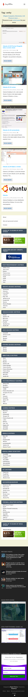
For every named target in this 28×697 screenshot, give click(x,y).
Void (4, 282)
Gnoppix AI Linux (7, 392)
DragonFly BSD (7, 456)
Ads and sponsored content (10, 221)
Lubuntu (5, 294)
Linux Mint (6, 293)
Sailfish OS (6, 445)
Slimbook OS (6, 298)
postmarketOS (6, 443)
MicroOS (5, 374)
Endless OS (6, 316)
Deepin (5, 314)
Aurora (5, 347)
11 (21, 169)
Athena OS (6, 383)
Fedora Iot (5, 472)
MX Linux (5, 318)
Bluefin (5, 349)
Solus (4, 280)
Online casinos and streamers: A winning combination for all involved (16, 586)
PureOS (5, 322)
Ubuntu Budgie (7, 304)
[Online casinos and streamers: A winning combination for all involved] (3, 586)
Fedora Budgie (7, 365)
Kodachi (5, 396)
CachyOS (5, 332)
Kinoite (5, 351)
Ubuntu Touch (7, 447)
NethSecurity (6, 512)
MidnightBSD (6, 463)
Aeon (4, 358)
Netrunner (5, 320)
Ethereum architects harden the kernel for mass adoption (16, 572)
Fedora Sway (6, 371)
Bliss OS (5, 436)
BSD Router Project (8, 505)
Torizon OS (6, 476)
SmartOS (5, 495)
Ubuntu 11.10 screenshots (11, 130)
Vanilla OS (5, 325)
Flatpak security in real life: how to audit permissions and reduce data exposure (15, 564)
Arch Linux (6, 269)
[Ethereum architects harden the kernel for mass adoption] (3, 572)
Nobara (5, 421)
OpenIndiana (6, 465)
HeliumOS (5, 372)
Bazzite (5, 412)
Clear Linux (6, 486)
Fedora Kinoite (7, 367)
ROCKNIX (5, 427)
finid (5, 50)
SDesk (4, 340)
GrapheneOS (6, 439)
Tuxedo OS (6, 300)
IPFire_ (5, 510)
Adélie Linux (6, 267)
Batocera (5, 410)
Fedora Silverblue (7, 369)
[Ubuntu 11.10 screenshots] (14, 116)
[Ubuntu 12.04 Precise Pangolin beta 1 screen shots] (14, 34)
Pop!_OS (5, 296)
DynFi (4, 506)
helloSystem (6, 461)
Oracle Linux (6, 490)
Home (4, 691)
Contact (5, 225)
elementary (6, 289)
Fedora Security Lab (8, 390)
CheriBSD (5, 454)
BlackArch (5, 387)
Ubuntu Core (6, 477)
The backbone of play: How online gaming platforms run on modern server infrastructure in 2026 (15, 556)
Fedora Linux (6, 273)
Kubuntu (5, 291)
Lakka (4, 419)
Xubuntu (5, 305)
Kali (4, 394)
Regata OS (6, 425)
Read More (8, 61)
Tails (4, 401)
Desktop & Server (16, 197)
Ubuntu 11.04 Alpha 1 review (12, 166)
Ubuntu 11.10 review (9, 87)
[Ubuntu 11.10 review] (14, 75)
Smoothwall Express (8, 519)
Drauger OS (6, 416)
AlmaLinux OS (6, 485)
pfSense (5, 517)
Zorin (4, 307)
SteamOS (5, 429)
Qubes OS (5, 399)
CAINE (4, 389)
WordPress (14, 688)
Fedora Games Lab (8, 418)
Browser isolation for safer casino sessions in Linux (15, 579)
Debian (5, 271)
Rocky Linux (6, 494)
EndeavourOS (6, 334)
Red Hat (5, 492)
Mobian (5, 441)
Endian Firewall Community (10, 508)
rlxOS (4, 278)
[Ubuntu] (14, 189)
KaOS (4, 276)
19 (21, 89)
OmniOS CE (6, 488)
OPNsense (5, 515)
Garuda (5, 336)
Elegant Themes (14, 687)
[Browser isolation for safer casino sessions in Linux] (3, 579)
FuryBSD (5, 457)
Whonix (5, 403)
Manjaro (5, 338)
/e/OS (4, 438)
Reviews (14, 89)
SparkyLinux (6, 323)
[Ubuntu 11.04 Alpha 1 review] (14, 156)
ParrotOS (5, 398)
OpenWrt (5, 514)
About (4, 217)
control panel (16, 20)
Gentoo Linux (6, 275)
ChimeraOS (6, 414)
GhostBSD (5, 459)
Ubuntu (14, 50)
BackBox (5, 385)
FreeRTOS (5, 474)
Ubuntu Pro (6, 497)
